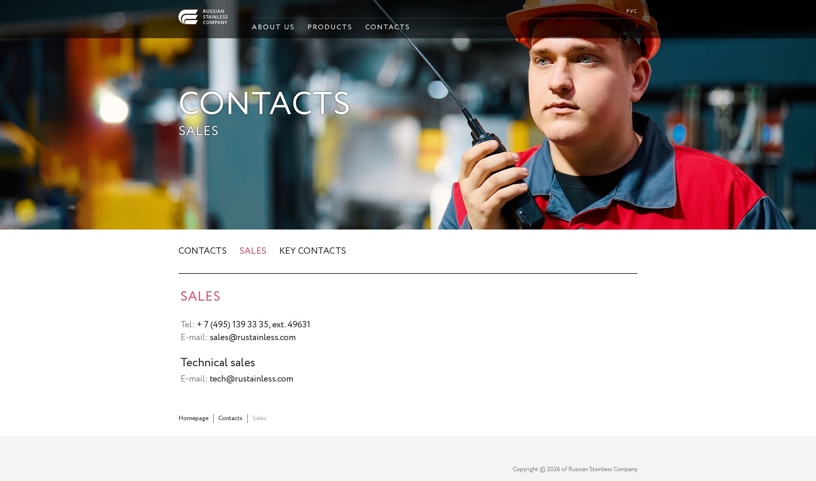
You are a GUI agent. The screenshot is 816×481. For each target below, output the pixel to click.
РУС (632, 11)
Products (330, 27)
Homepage (193, 418)
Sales (252, 251)
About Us (273, 27)
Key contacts (312, 251)
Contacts (387, 27)
